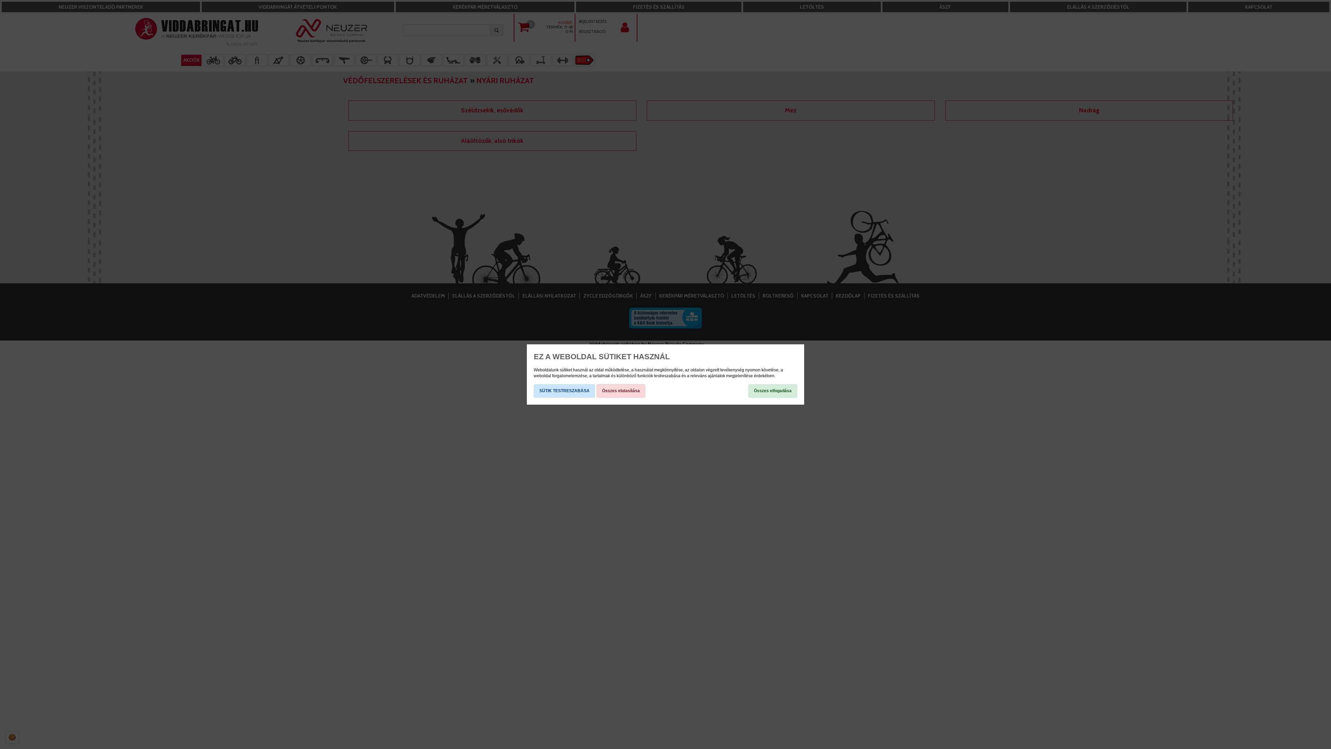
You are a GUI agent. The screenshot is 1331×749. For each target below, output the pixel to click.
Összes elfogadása (773, 390)
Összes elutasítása (621, 390)
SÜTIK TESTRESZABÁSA (564, 390)
